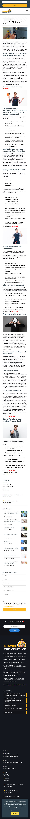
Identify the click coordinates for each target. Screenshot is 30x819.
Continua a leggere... (9, 606)
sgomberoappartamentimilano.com (17, 685)
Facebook (9, 474)
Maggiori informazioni (15, 810)
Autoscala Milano (9, 712)
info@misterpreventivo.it (9, 768)
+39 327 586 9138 (7, 497)
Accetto (15, 813)
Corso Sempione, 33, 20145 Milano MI (12, 762)
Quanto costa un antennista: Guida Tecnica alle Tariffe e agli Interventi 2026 (15, 694)
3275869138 (6, 88)
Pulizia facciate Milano (10, 705)
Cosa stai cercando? (14, 622)
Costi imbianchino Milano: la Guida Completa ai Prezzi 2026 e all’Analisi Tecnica (14, 700)
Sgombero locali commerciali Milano (14, 708)
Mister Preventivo (16, 21)
